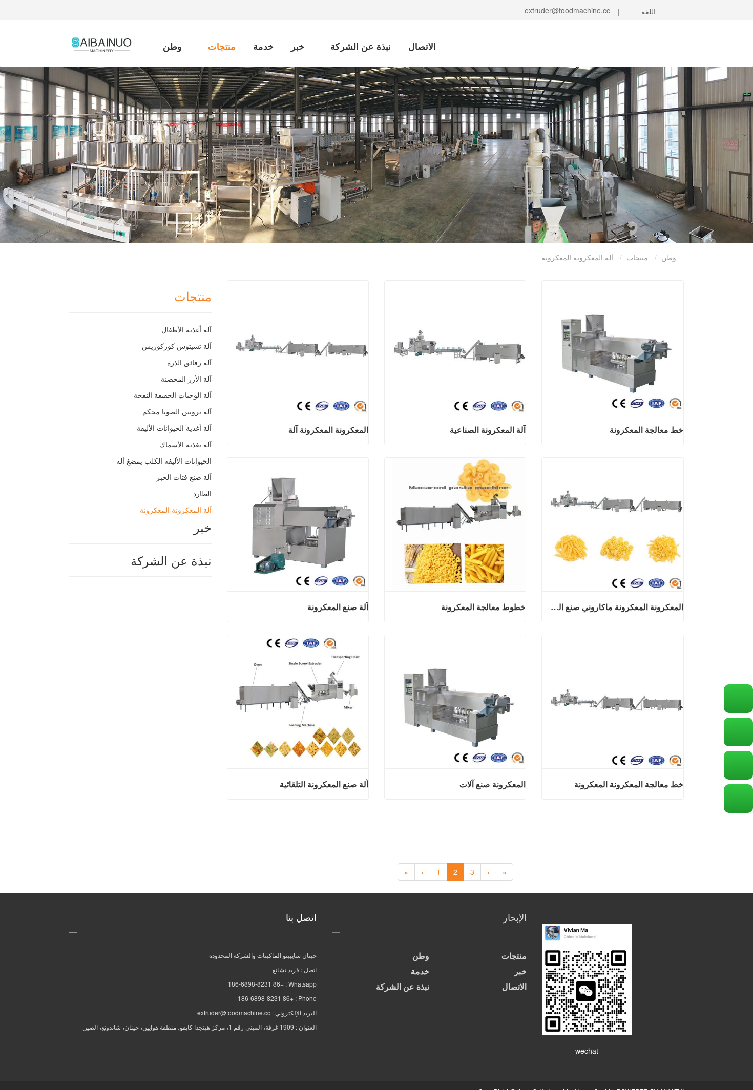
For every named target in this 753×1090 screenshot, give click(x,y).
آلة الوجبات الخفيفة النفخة (173, 395)
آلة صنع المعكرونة (337, 607)
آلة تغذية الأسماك (185, 444)
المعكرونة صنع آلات (492, 784)
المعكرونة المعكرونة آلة (328, 429)
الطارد (202, 493)
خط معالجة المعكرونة (646, 429)
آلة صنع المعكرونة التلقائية (324, 784)
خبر (297, 46)
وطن (172, 46)
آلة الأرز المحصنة (186, 378)
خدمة (263, 46)
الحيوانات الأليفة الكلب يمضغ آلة (164, 460)
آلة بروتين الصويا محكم (177, 411)
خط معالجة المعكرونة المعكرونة (628, 784)
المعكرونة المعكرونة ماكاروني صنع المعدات (616, 607)
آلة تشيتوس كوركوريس (177, 346)
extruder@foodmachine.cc (565, 10)
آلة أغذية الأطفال (186, 329)
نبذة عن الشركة (359, 46)
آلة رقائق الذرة (189, 362)
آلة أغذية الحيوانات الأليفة (174, 428)
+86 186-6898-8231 (256, 983)
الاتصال (422, 46)
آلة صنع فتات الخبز (184, 477)
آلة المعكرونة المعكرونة (176, 510)
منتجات (220, 46)
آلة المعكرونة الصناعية (488, 429)
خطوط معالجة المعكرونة (483, 607)
